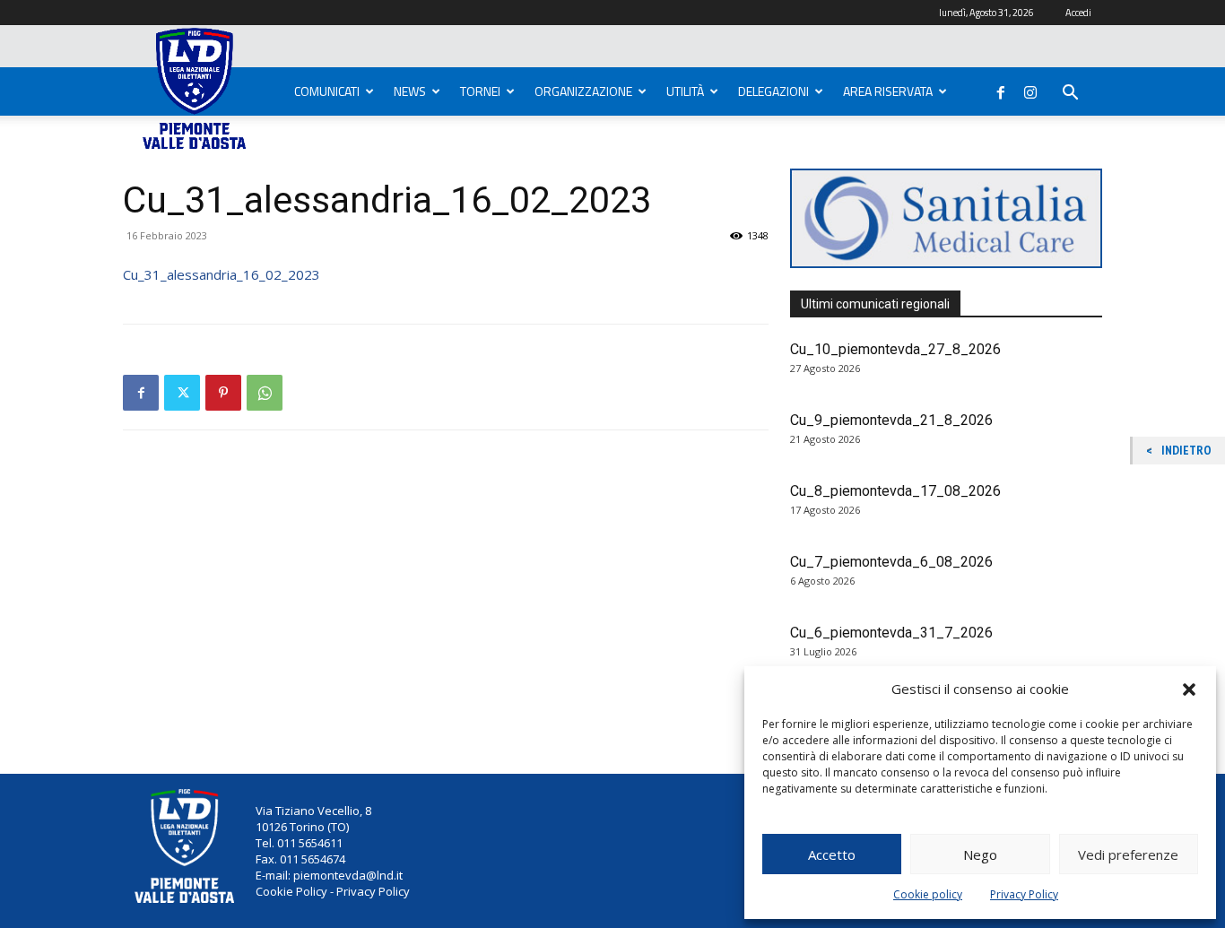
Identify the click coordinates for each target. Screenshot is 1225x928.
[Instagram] (1030, 88)
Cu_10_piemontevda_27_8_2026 (895, 349)
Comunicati (327, 91)
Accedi (1078, 12)
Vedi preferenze (1128, 854)
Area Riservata (888, 91)
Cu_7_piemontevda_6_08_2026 (891, 561)
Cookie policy (927, 894)
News (410, 91)
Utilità (685, 91)
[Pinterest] (223, 393)
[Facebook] (1000, 88)
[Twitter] (182, 393)
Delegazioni (773, 91)
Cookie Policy (291, 891)
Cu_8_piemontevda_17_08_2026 (895, 490)
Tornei (480, 91)
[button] (1189, 689)
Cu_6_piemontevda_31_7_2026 (891, 632)
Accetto (832, 854)
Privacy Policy (1024, 894)
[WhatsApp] (264, 393)
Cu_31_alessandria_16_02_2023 (221, 274)
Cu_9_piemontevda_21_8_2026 (891, 420)
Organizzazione (583, 91)
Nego (980, 854)
